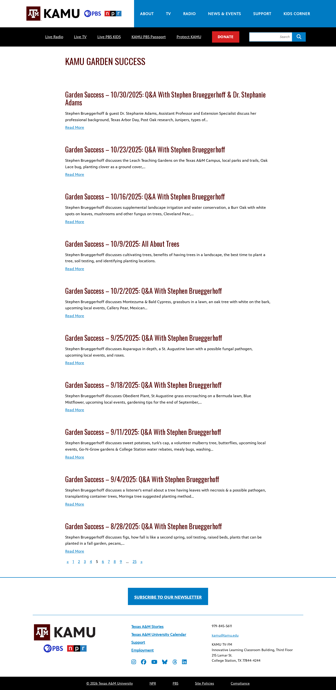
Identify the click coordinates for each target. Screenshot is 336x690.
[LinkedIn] (184, 662)
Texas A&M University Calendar (158, 634)
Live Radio (54, 36)
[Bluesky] (165, 662)
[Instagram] (133, 662)
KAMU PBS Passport (149, 36)
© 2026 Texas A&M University (109, 683)
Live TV (80, 36)
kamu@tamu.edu (225, 635)
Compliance (240, 683)
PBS (175, 683)
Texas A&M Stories (147, 626)
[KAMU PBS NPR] (74, 21)
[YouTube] (154, 662)
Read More (74, 127)
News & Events (224, 13)
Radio (189, 13)
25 (135, 561)
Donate (226, 36)
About (147, 13)
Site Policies (204, 683)
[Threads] (174, 662)
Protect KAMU (189, 36)
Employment (142, 650)
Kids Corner (297, 13)
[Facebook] (143, 662)
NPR (153, 683)
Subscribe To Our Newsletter (168, 597)
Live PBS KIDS (109, 36)
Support (262, 13)
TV (168, 13)
